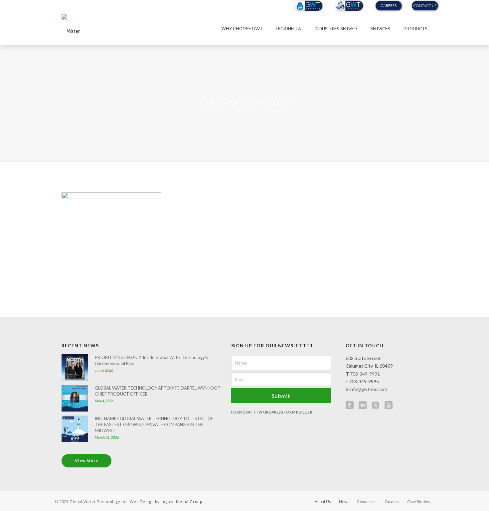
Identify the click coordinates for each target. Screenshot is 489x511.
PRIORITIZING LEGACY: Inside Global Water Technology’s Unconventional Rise (151, 360)
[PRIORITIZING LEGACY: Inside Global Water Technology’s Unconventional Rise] (75, 367)
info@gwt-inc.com (368, 389)
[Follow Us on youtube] (389, 405)
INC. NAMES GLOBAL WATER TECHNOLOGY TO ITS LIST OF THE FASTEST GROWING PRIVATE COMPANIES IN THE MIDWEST (154, 424)
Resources (367, 501)
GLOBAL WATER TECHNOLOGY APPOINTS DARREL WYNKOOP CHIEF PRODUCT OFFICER (157, 391)
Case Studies (418, 501)
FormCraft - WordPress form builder (272, 412)
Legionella (288, 29)
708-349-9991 (365, 374)
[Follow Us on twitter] (376, 405)
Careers (392, 501)
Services (380, 29)
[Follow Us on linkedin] (363, 405)
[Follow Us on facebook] (350, 405)
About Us (323, 501)
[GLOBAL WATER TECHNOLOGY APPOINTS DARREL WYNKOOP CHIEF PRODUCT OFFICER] (75, 398)
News (344, 501)
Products (415, 29)
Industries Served (336, 29)
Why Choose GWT (241, 29)
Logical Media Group (181, 501)
